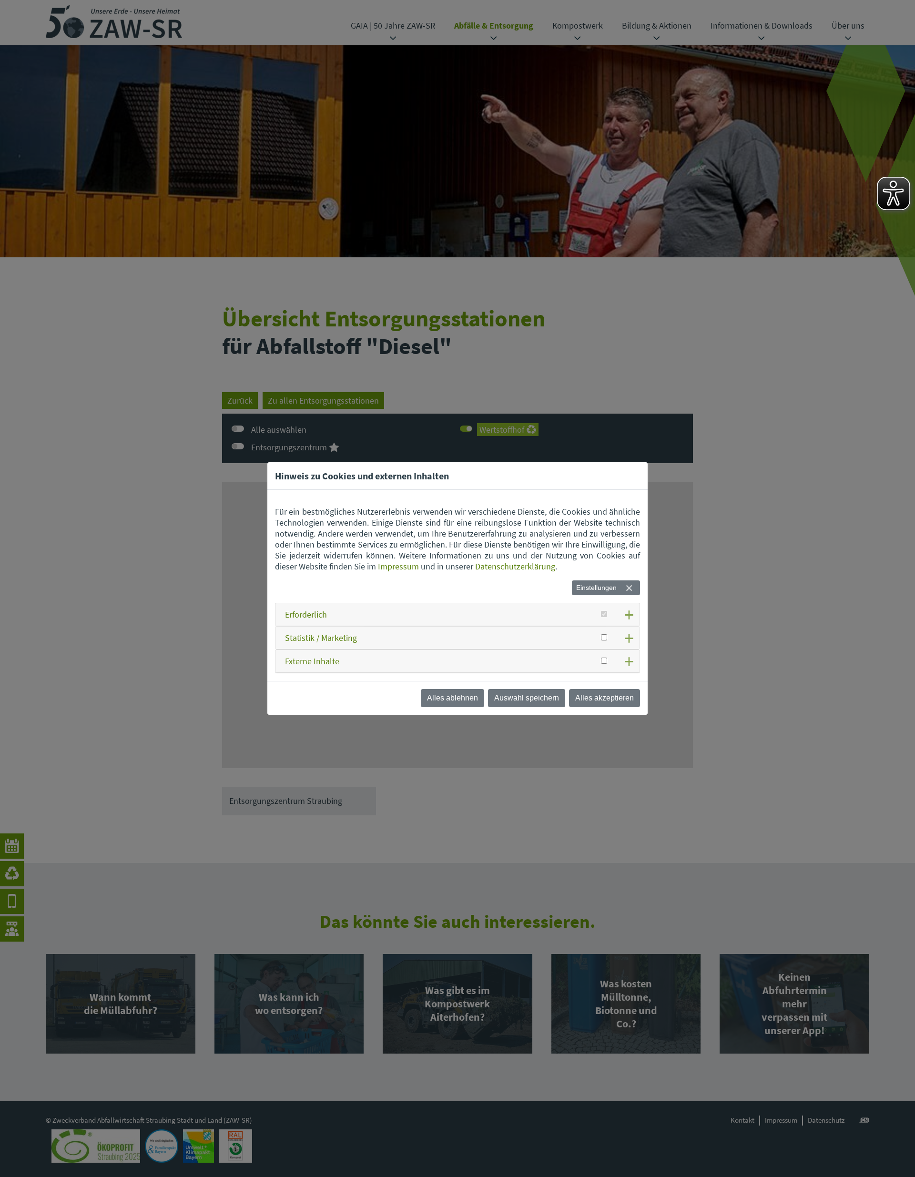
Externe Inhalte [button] (312, 661)
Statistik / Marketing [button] (321, 637)
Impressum (398, 566)
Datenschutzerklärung (515, 566)
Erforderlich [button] (306, 614)
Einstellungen (596, 587)
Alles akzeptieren (604, 698)
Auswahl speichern (526, 698)
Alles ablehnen (452, 698)
